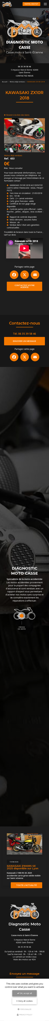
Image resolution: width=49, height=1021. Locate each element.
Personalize (25, 1009)
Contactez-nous (24, 75)
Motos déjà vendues (17, 82)
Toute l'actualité (26, 885)
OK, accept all (25, 993)
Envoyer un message (24, 341)
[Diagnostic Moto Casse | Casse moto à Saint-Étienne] (7, 4)
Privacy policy (25, 1014)
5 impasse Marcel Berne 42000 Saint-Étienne (24, 71)
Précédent (8, 130)
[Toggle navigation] (45, 4)
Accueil (4, 82)
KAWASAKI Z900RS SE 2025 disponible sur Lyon (22, 867)
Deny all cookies (25, 1001)
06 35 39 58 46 (24, 66)
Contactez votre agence (25, 286)
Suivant (41, 130)
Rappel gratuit (31, 4)
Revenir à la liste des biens (17, 115)
